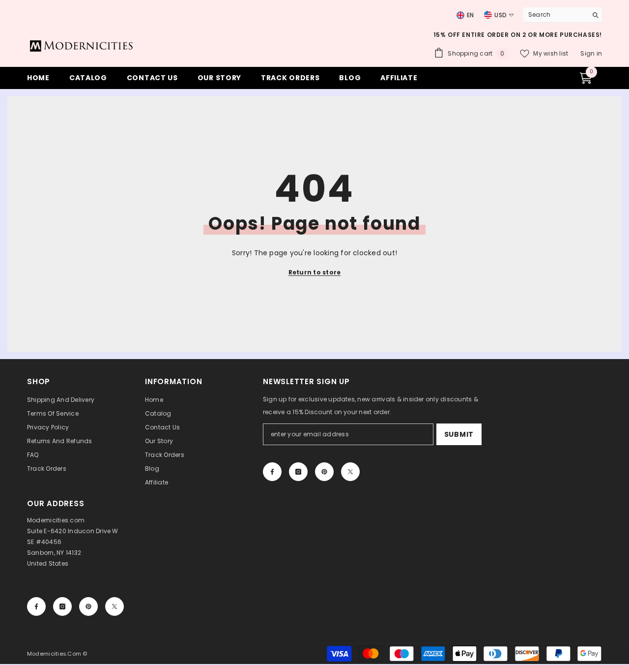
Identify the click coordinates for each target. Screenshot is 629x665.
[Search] (562, 15)
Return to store (314, 272)
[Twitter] (350, 471)
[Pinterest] (324, 471)
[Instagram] (298, 471)
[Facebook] (272, 471)
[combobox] (552, 14)
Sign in (591, 53)
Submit (459, 434)
